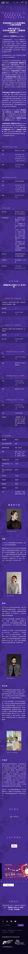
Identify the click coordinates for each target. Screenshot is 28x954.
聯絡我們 (4, 930)
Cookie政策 (5, 932)
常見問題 (12, 932)
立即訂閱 (21, 925)
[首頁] (5, 2)
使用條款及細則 (11, 930)
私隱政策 (19, 930)
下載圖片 (8, 885)
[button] (1, 881)
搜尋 (14, 2)
